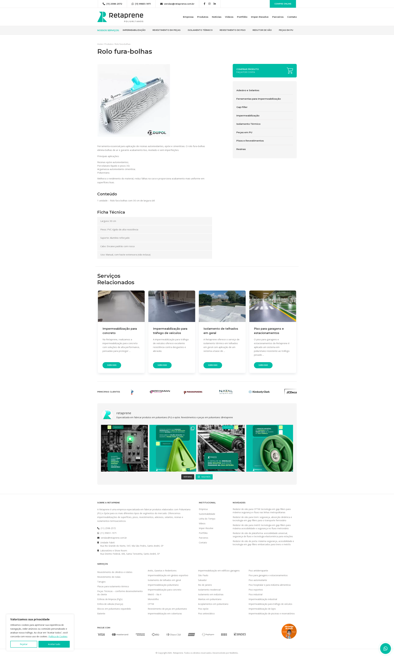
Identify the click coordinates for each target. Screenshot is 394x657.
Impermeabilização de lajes (262, 608)
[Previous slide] (91, 332)
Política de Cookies (57, 636)
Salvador (202, 580)
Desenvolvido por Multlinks (225, 652)
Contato (292, 16)
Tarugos (101, 581)
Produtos (202, 16)
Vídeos (229, 16)
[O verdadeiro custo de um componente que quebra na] (124, 448)
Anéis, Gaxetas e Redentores (162, 570)
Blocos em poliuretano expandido (114, 608)
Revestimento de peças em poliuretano (167, 608)
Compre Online (282, 4)
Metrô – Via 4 (154, 594)
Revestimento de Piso (232, 30)
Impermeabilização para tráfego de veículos (270, 603)
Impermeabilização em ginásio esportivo (168, 575)
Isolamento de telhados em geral (164, 580)
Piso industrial (255, 594)
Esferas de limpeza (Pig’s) (110, 599)
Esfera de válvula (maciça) (110, 603)
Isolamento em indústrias (210, 594)
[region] (40, 632)
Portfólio (242, 16)
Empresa (188, 16)
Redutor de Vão (262, 30)
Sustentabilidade (207, 513)
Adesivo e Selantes (247, 90)
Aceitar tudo (54, 644)
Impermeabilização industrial (263, 599)
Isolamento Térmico (200, 30)
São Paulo (203, 575)
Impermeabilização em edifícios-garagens (219, 570)
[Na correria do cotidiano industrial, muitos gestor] (221, 448)
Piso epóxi (203, 608)
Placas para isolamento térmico (113, 586)
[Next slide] (302, 332)
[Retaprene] (120, 16)
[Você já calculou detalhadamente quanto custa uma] (172, 448)
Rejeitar (24, 644)
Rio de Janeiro (205, 584)
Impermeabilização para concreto (164, 589)
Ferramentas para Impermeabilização (258, 98)
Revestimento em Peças (167, 30)
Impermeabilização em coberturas (165, 613)
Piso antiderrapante (258, 570)
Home (100, 44)
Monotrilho (153, 599)
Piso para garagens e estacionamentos (268, 575)
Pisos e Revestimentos (250, 140)
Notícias (216, 16)
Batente (101, 613)
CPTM (151, 603)
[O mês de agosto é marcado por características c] (269, 448)
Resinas (241, 149)
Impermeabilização (134, 30)
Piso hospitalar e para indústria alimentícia (270, 584)
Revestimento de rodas (109, 576)
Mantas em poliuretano (209, 599)
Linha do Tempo (207, 518)
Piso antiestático (206, 613)
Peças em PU (286, 30)
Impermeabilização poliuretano (163, 584)
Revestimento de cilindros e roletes (114, 572)
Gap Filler (241, 107)
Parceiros (277, 16)
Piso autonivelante (258, 580)
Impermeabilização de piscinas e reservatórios (272, 613)
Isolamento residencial (209, 589)
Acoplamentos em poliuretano (213, 603)
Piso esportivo (256, 589)
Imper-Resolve (260, 16)
